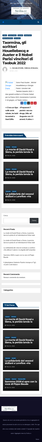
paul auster (17, 38)
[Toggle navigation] (20, 22)
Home (37, 439)
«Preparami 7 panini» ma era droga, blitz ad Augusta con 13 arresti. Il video (26, 113)
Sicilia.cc (28, 433)
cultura (4, 35)
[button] (38, 22)
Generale (20, 35)
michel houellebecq (7, 38)
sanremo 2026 (21, 379)
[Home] (3, 22)
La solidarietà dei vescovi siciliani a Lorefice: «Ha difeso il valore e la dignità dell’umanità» (20, 198)
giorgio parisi (28, 35)
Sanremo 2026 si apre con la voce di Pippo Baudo (21, 382)
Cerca (6, 215)
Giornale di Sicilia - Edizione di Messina (25, 68)
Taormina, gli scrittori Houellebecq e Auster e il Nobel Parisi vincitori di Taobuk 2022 (17, 52)
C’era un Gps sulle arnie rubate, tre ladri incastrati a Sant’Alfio (11, 113)
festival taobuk (12, 35)
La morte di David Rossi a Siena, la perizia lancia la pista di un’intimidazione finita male (19, 153)
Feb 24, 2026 (11, 155)
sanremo (14, 379)
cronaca (8, 146)
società (14, 191)
